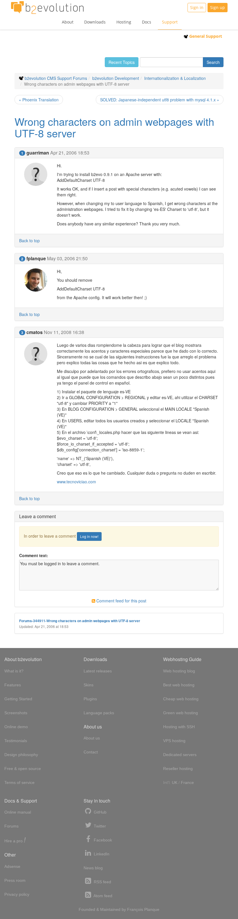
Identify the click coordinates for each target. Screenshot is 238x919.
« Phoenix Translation (39, 100)
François (135, 909)
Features (12, 685)
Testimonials (15, 740)
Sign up (217, 7)
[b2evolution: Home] (47, 7)
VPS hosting (174, 740)
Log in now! (89, 536)
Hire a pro (15, 840)
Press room (15, 880)
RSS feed (102, 881)
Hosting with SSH (179, 726)
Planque (151, 909)
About (67, 22)
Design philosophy (21, 754)
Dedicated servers (179, 754)
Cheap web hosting (181, 699)
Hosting (123, 22)
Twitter (99, 826)
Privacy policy (16, 894)
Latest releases (98, 671)
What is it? (14, 671)
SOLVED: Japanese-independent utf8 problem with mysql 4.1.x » (159, 100)
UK (174, 782)
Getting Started (18, 699)
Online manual (17, 812)
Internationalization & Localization (175, 78)
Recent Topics (122, 62)
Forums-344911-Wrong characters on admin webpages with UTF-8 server (79, 620)
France (187, 782)
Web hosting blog (179, 671)
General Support (205, 36)
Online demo (16, 726)
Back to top (29, 240)
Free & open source (22, 768)
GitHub (100, 812)
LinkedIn (101, 854)
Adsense (12, 866)
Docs (146, 22)
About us (92, 738)
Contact (91, 752)
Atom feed (102, 895)
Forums (11, 826)
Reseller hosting (178, 768)
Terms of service (19, 782)
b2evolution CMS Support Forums (56, 78)
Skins (88, 685)
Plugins (90, 699)
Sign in (196, 7)
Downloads (95, 22)
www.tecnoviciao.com (76, 481)
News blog (93, 868)
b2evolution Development (115, 78)
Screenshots (15, 712)
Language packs (99, 712)
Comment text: (33, 555)
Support (170, 22)
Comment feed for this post (120, 601)
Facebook (102, 840)
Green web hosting (180, 712)
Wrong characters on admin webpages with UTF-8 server (114, 127)
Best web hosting (178, 685)
